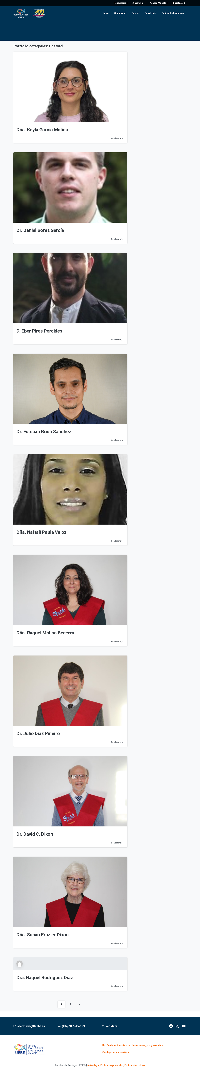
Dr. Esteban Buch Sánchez (43, 431)
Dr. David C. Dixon (34, 834)
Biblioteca (177, 3)
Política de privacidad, (112, 1065)
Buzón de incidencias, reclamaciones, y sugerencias (132, 1045)
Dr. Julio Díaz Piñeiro (38, 733)
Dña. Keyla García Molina (42, 129)
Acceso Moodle (158, 3)
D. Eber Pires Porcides (39, 331)
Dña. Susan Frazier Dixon (42, 934)
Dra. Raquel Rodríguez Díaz (44, 977)
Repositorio (120, 3)
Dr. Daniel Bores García (40, 230)
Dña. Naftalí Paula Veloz (41, 532)
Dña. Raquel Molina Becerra (45, 633)
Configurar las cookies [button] (115, 1052)
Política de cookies (134, 1065)
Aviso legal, (93, 1065)
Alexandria (138, 3)
